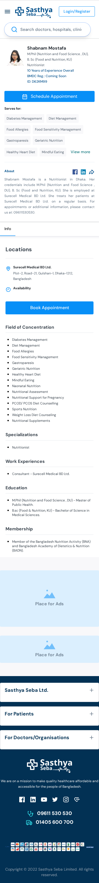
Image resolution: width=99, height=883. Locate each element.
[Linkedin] (83, 172)
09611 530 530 (54, 813)
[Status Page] (77, 799)
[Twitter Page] (55, 799)
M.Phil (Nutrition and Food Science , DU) (57, 54)
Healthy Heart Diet (26, 374)
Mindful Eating (23, 380)
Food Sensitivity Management (35, 357)
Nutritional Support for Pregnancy (38, 397)
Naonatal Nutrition (26, 386)
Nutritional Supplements (31, 420)
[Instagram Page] (66, 799)
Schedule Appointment (54, 96)
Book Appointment (49, 307)
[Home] (33, 12)
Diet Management (26, 345)
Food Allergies (23, 351)
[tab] (7, 229)
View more (80, 151)
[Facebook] (75, 172)
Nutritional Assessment (30, 392)
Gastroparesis (23, 363)
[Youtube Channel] (44, 799)
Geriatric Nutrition (26, 368)
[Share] (92, 172)
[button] (7, 11)
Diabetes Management (30, 339)
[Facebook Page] (22, 799)
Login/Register (77, 11)
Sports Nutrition (24, 409)
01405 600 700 (54, 822)
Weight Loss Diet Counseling (34, 415)
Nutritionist (20, 447)
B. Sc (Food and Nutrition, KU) (49, 59)
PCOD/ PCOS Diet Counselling (35, 403)
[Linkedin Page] (33, 799)
